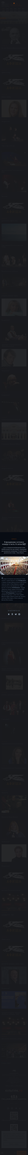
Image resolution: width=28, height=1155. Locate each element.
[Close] (14, 3)
